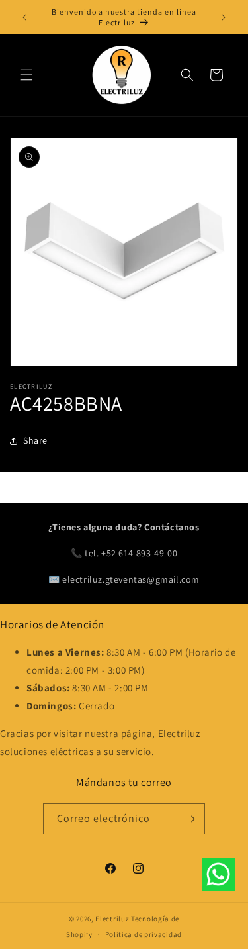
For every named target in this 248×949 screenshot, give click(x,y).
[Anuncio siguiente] (223, 17)
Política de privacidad (143, 934)
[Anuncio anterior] (24, 17)
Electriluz (112, 918)
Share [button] (35, 440)
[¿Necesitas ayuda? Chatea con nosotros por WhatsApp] (218, 877)
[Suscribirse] (189, 818)
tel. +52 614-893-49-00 (131, 553)
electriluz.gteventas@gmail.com (131, 579)
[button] (26, 74)
